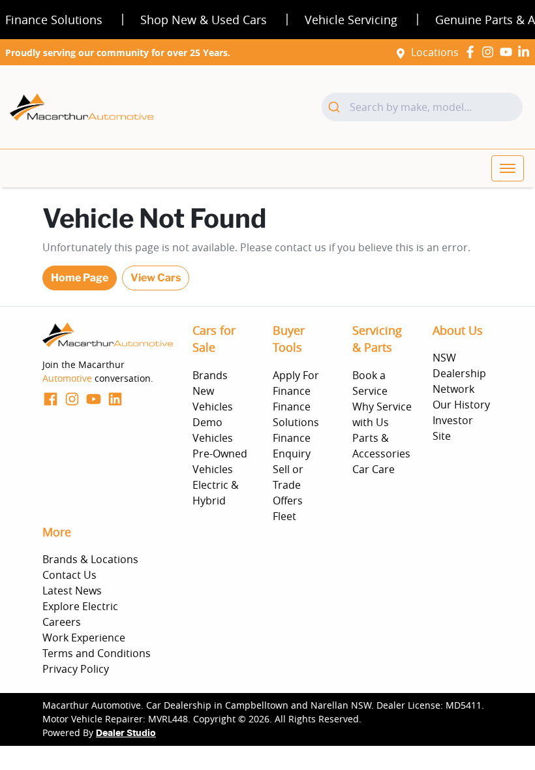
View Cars (155, 277)
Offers (288, 500)
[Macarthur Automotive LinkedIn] (526, 52)
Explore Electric (80, 606)
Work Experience (83, 637)
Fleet (284, 516)
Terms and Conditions (96, 653)
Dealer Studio (126, 733)
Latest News (72, 590)
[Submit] (336, 107)
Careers (61, 622)
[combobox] (422, 107)
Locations (435, 52)
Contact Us (69, 575)
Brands (210, 375)
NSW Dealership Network (459, 373)
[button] (507, 168)
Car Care (373, 469)
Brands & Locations (90, 559)
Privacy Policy (75, 669)
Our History (461, 404)
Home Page (79, 277)
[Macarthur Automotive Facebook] (473, 52)
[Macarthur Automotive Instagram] (490, 52)
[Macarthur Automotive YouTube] (508, 52)
